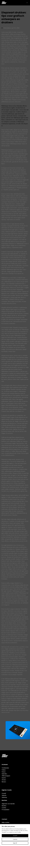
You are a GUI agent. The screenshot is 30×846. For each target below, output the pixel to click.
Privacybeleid (5, 810)
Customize (15, 839)
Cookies (4, 808)
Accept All (15, 835)
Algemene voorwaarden (8, 804)
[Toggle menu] (27, 3)
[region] (15, 835)
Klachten (4, 806)
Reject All (15, 843)
